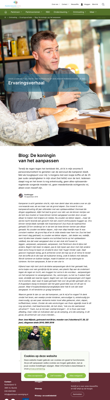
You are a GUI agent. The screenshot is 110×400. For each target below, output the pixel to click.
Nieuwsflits (75, 4)
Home (5, 17)
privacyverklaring (37, 369)
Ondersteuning (60, 12)
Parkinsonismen (33, 12)
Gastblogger (28, 194)
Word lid (95, 4)
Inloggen (38, 382)
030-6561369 (10, 391)
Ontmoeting (78, 12)
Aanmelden (77, 394)
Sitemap (38, 389)
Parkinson (15, 12)
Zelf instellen (56, 375)
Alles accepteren (35, 375)
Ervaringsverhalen (26, 17)
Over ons (55, 4)
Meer (92, 12)
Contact (64, 4)
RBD (48, 12)
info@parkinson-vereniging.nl (16, 394)
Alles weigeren (76, 375)
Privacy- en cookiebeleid (45, 396)
